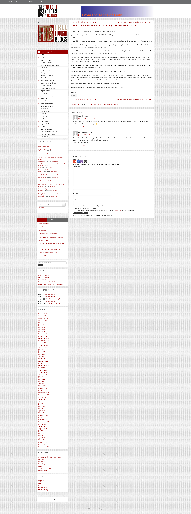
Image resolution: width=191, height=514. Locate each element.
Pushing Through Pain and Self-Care (84, 22)
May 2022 (41, 381)
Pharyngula (44, 114)
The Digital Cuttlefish (48, 134)
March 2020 (42, 440)
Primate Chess (45, 116)
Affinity (43, 57)
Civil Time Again (43, 189)
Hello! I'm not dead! (45, 227)
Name (75, 188)
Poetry (40, 466)
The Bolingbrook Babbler (49, 132)
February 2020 (43, 442)
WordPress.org (43, 490)
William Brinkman (61, 182)
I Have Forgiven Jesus (48, 88)
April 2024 (41, 329)
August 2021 (42, 402)
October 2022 (42, 370)
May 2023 (41, 354)
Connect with (77, 159)
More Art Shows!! (44, 256)
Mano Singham (46, 101)
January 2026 (42, 313)
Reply (85, 127)
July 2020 (41, 431)
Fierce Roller (45, 78)
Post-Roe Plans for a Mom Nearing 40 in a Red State (134, 22)
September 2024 (43, 318)
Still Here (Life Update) (45, 180)
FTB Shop (32, 2)
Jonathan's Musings (47, 96)
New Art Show (43, 240)
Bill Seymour (45, 68)
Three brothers (43, 153)
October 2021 (42, 397)
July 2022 (41, 377)
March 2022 (42, 386)
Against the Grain (46, 60)
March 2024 (42, 332)
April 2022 (41, 384)
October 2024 (42, 316)
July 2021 (41, 404)
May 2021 (41, 408)
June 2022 (41, 379)
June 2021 (41, 406)
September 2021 (43, 399)
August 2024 (42, 320)
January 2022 (42, 390)
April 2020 (41, 438)
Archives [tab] (63, 220)
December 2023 (43, 338)
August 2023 (42, 347)
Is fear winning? (44, 224)
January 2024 (42, 336)
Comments (43, 487)
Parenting (41, 464)
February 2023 (43, 361)
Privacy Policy (15, 2)
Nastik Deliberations (47, 106)
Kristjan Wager (54, 196)
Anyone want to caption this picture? (51, 237)
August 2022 (42, 375)
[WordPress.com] (85, 162)
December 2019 (43, 447)
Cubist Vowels (45, 70)
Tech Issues (24, 2)
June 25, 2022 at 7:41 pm (86, 118)
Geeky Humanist (46, 86)
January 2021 (42, 417)
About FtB (7, 2)
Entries (42, 485)
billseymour (54, 190)
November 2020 (43, 422)
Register (41, 208)
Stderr (43, 126)
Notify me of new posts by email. (86, 208)
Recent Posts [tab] (42, 220)
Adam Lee (55, 177)
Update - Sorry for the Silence (49, 252)
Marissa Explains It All (48, 103)
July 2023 (41, 350)
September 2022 (43, 372)
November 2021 (43, 395)
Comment (76, 167)
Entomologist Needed (45, 170)
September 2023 (43, 345)
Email (75, 194)
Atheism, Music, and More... (50, 65)
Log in (41, 210)
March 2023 (42, 359)
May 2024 (41, 327)
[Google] (78, 162)
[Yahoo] (81, 162)
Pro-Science (44, 119)
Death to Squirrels (47, 75)
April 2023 (41, 356)
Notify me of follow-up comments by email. (89, 206)
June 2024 (41, 325)
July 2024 (41, 323)
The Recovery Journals (45, 468)
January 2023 (42, 363)
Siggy (53, 150)
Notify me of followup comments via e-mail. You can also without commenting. (106, 211)
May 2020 (41, 435)
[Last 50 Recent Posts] (43, 146)
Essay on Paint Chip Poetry (48, 234)
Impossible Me (45, 91)
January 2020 (42, 444)
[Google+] (74, 162)
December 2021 (43, 393)
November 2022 (43, 368)
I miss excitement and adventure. (50, 249)
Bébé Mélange (54, 171)
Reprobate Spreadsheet (49, 124)
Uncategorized (43, 470)
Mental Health (43, 461)
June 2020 (41, 433)
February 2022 (43, 388)
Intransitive (44, 93)
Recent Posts (40, 2)
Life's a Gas (44, 98)
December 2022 (43, 365)
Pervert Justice (45, 111)
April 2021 (41, 411)
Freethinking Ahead (47, 80)
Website (75, 200)
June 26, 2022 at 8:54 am (86, 135)
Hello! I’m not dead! (44, 277)
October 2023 (42, 343)
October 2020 (42, 424)
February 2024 (43, 334)
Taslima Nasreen (46, 129)
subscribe (118, 211)
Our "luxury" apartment (45, 149)
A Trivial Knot (45, 55)
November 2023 (43, 341)
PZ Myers (53, 155)
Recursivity (44, 121)
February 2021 (43, 415)
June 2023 (41, 352)
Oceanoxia (44, 109)
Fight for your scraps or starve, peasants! (51, 184)
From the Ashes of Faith (48, 83)
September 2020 (43, 426)
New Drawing (43, 230)
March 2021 (42, 413)
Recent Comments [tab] (53, 220)
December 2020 (43, 420)
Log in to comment (112, 104)
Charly (50, 167)
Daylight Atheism (46, 73)
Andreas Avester (46, 62)
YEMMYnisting (45, 137)
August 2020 (42, 429)
